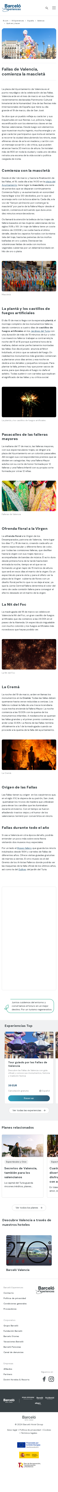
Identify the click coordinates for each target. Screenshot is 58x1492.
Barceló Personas (12, 1347)
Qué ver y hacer (13, 23)
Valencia (40, 21)
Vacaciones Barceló (13, 1341)
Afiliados (8, 1369)
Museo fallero (24, 848)
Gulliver (22, 869)
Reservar (29, 1098)
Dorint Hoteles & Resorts (16, 1379)
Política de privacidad (15, 1298)
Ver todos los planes (27, 1207)
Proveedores (10, 1309)
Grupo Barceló (11, 1325)
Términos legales (29, 1433)
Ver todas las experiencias (26, 1110)
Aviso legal (12, 1430)
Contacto (9, 1293)
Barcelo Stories (11, 1336)
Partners (8, 1374)
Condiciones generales (15, 1303)
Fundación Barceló (13, 1331)
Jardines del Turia (40, 331)
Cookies (47, 1430)
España (30, 21)
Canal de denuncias (13, 1352)
